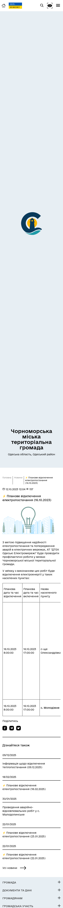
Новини (18, 477)
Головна (6, 477)
